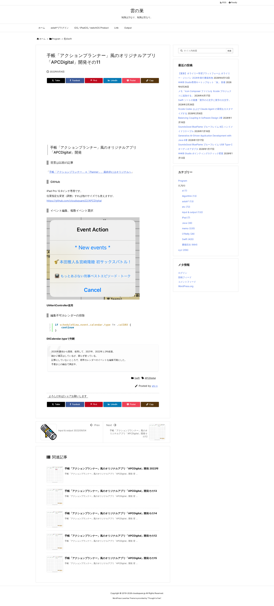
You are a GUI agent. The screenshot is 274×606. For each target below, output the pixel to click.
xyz (183, 250)
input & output (192, 212)
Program (56, 38)
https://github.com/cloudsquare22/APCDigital (74, 200)
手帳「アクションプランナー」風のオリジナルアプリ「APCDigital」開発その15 (111, 558)
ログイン (182, 272)
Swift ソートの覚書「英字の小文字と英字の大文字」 (204, 100)
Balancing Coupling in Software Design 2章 (200, 117)
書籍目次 (189, 244)
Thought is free (154, 598)
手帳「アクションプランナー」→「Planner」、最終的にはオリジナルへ (90, 171)
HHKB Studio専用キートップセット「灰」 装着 (201, 82)
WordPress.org (185, 286)
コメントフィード (187, 281)
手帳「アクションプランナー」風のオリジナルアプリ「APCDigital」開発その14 (111, 513)
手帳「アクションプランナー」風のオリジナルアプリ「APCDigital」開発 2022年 (112, 468)
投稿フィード (185, 277)
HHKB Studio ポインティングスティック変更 (200, 153)
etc (186, 206)
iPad (186, 217)
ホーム (42, 38)
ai (184, 190)
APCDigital (150, 378)
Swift (69, 38)
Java (187, 223)
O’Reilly (188, 233)
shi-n (155, 385)
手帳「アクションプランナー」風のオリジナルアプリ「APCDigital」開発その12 (111, 535)
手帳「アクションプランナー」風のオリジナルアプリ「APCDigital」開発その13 (111, 490)
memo (188, 228)
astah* (188, 201)
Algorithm (189, 196)
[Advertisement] (103, 113)
